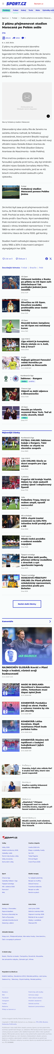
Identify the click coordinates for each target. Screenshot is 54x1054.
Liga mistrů (25, 339)
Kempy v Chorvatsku (9, 908)
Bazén (4, 956)
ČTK (4, 33)
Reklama (5, 1006)
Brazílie (33, 267)
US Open (24, 276)
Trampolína (24, 956)
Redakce (5, 992)
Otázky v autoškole (34, 920)
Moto (38, 10)
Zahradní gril (23, 959)
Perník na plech (33, 892)
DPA (40, 1022)
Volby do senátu (7, 859)
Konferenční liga (27, 375)
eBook (8, 38)
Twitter (4, 1003)
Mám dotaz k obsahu (35, 998)
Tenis (31, 10)
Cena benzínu (40, 936)
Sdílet (18, 38)
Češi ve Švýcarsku (8, 917)
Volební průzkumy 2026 (10, 850)
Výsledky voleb (7, 853)
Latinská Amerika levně (10, 920)
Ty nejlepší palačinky (35, 878)
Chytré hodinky (24, 979)
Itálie (23, 497)
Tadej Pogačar (33, 856)
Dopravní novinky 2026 (36, 914)
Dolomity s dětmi (8, 923)
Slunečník (31, 956)
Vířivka (31, 959)
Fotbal (15, 10)
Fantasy (6, 10)
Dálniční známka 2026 (36, 911)
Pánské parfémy (35, 979)
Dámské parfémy (32, 976)
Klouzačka (39, 956)
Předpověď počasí (16, 936)
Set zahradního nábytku (10, 959)
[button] (27, 101)
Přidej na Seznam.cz (9, 1009)
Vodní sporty (26, 536)
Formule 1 (5, 889)
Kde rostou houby (29, 936)
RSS (3, 995)
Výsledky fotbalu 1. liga (9, 881)
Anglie (23, 357)
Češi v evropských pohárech (11, 939)
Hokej (23, 10)
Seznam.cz (38, 4)
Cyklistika (25, 477)
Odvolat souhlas (33, 1003)
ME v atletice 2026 (8, 886)
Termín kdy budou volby (10, 856)
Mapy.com (5, 936)
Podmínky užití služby (35, 992)
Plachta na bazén (13, 956)
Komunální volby (8, 862)
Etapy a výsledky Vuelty (36, 850)
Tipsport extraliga (28, 554)
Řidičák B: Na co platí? (36, 917)
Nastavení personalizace (36, 1006)
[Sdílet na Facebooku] (46, 258)
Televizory (15, 979)
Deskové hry (6, 979)
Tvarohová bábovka (35, 886)
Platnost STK (32, 923)
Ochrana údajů (33, 995)
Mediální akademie (34, 1001)
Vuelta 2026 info (33, 847)
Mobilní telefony (7, 976)
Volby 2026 (5, 847)
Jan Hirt (31, 853)
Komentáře (7, 621)
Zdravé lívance (33, 884)
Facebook (5, 998)
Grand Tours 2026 (34, 862)
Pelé (41, 267)
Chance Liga (26, 388)
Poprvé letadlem (7, 911)
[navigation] (3, 4)
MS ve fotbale (26, 515)
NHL (3, 892)
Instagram (5, 1001)
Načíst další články (27, 604)
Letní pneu (43, 976)
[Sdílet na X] (50, 258)
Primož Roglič (33, 859)
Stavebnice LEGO (20, 976)
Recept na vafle (33, 889)
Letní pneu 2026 (33, 908)
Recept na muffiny (34, 881)
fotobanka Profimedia (9, 1024)
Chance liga (6, 878)
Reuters (45, 1022)
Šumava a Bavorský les (10, 914)
